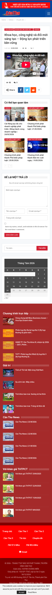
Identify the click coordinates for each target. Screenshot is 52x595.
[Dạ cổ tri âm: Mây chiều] (8, 385)
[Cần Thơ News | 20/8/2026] (8, 461)
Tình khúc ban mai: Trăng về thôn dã (30, 406)
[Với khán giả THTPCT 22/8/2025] (8, 489)
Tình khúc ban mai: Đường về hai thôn (30, 394)
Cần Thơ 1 (23, 531)
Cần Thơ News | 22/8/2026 (25, 434)
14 (32, 282)
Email (24, 552)
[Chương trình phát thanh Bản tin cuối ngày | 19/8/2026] (38, 145)
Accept (21, 592)
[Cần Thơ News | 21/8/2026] (8, 449)
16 (44, 282)
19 (20, 286)
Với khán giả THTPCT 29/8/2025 (28, 474)
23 (44, 286)
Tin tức (22, 538)
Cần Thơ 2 (39, 531)
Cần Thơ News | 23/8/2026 (25, 422)
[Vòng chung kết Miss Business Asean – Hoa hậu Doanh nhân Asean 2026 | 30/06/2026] (8, 321)
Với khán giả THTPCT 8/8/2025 (27, 510)
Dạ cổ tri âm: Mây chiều (24, 382)
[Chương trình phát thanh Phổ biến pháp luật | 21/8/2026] (38, 114)
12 (20, 282)
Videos (36, 29)
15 (38, 282)
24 (7, 290)
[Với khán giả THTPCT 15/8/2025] (8, 501)
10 (7, 282)
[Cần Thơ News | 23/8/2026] (8, 425)
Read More (32, 592)
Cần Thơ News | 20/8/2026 (25, 458)
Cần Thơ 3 (8, 538)
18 (14, 286)
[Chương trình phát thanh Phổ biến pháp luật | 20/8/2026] (14, 145)
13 (26, 282)
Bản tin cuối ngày (35, 139)
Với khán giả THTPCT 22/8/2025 (28, 486)
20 (26, 286)
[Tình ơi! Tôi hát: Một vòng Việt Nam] (8, 373)
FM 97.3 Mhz (14, 545)
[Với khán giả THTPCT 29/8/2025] (8, 477)
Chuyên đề (9, 29)
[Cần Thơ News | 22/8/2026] (8, 437)
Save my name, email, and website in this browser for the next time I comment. (26, 228)
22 (38, 286)
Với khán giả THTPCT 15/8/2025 (28, 498)
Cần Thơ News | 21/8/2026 (25, 446)
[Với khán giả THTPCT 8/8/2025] (8, 513)
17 (7, 286)
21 (32, 286)
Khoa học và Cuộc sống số (24, 29)
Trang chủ (7, 531)
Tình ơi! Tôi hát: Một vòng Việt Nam (29, 370)
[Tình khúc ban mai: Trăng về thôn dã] (8, 409)
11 (14, 282)
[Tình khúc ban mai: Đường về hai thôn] (8, 397)
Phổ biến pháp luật (35, 108)
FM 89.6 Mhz (32, 545)
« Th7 (6, 298)
